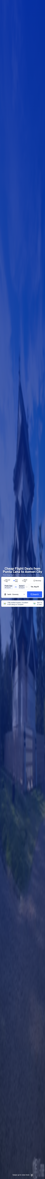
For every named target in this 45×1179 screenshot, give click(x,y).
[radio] (7, 580)
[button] (41, 2)
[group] (9, 587)
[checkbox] (37, 580)
